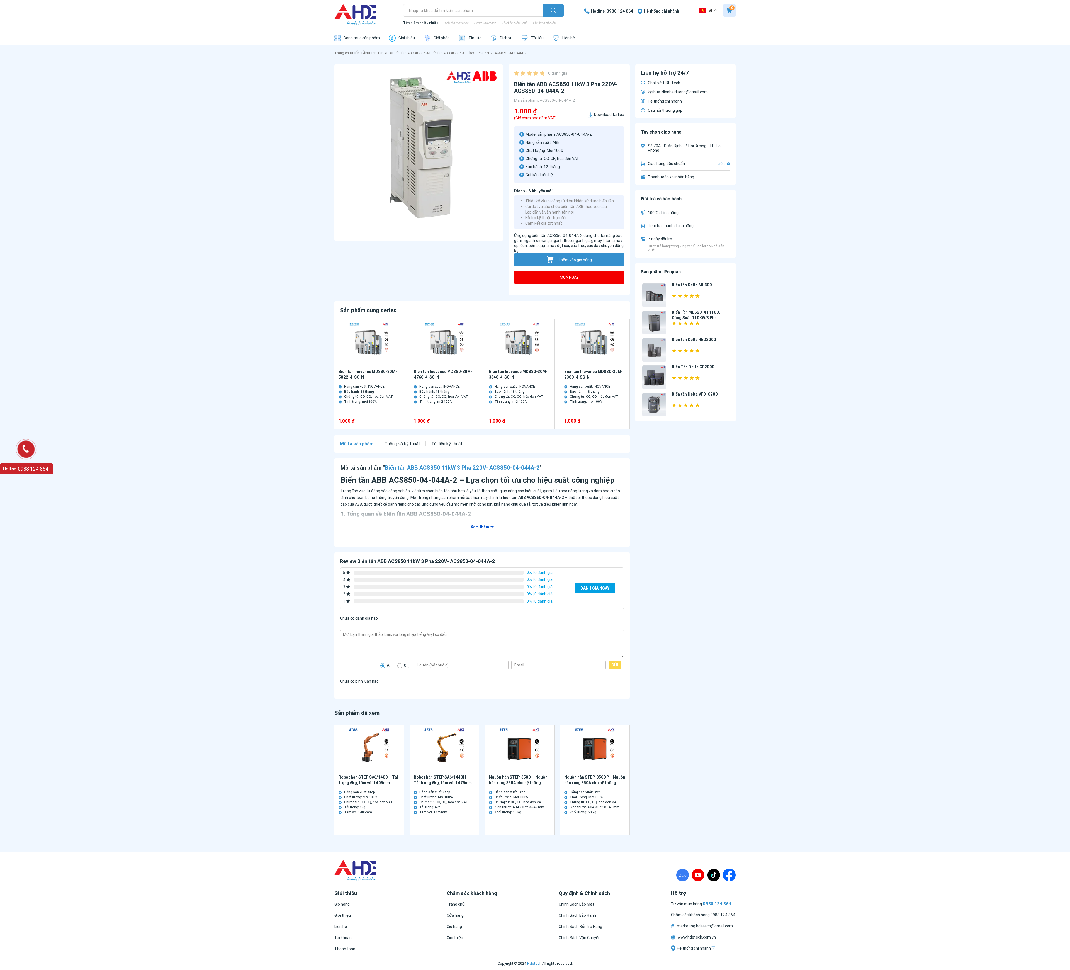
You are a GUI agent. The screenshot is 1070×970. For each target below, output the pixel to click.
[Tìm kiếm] (553, 10)
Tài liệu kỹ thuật (447, 444)
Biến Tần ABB (380, 52)
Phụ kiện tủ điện (544, 23)
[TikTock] (713, 875)
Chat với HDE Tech (664, 82)
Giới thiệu (342, 915)
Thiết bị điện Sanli (514, 23)
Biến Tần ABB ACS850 (410, 52)
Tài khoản (343, 937)
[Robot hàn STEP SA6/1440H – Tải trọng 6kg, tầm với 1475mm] (444, 748)
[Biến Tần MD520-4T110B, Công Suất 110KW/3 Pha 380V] (654, 322)
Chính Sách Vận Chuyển (579, 937)
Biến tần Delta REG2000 (694, 339)
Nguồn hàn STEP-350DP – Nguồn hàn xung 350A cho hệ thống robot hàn (594, 783)
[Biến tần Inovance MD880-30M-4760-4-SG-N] (444, 343)
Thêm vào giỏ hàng (575, 259)
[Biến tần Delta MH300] (654, 295)
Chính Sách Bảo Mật (576, 904)
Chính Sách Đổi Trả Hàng (580, 926)
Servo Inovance (485, 23)
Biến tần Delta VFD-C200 (695, 394)
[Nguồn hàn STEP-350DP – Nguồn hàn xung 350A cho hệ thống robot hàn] (594, 748)
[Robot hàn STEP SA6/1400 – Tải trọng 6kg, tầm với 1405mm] (369, 748)
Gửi (614, 665)
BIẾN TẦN (360, 52)
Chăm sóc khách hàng (691, 914)
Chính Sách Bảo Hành (577, 915)
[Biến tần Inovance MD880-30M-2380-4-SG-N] (594, 343)
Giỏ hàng (342, 904)
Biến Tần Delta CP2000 (693, 366)
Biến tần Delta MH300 (692, 284)
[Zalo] (682, 875)
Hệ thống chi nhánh (665, 101)
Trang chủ (342, 52)
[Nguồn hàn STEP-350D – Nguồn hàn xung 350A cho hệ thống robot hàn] (519, 748)
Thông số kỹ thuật (402, 444)
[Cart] (729, 10)
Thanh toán (344, 948)
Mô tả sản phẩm (356, 444)
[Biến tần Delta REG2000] (654, 350)
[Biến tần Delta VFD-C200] (654, 404)
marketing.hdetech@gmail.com (705, 925)
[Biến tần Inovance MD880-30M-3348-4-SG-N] (519, 343)
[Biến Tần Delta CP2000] (654, 377)
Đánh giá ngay (594, 588)
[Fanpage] (729, 875)
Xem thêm (480, 526)
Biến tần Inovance (456, 23)
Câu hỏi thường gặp (665, 110)
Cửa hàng (455, 915)
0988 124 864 (723, 914)
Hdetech (534, 963)
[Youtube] (698, 875)
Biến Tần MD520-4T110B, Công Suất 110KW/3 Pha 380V (696, 318)
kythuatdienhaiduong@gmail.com (678, 91)
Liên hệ (340, 926)
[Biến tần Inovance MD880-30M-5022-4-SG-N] (369, 343)
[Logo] (355, 15)
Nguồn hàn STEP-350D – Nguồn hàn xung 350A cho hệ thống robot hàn (518, 783)
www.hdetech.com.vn (696, 937)
